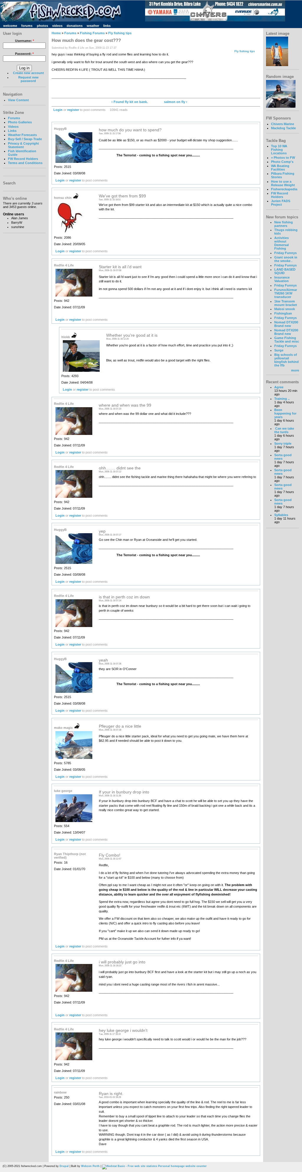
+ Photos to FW (283, 157)
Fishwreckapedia (284, 189)
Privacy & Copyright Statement (23, 145)
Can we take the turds (284, 430)
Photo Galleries (20, 122)
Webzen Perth (90, 1166)
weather (93, 25)
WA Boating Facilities (280, 167)
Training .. (282, 398)
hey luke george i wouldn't (123, 1030)
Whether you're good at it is (131, 335)
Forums (14, 118)
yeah (103, 660)
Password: (24, 53)
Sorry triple (282, 443)
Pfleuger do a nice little (120, 726)
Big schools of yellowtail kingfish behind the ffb (286, 360)
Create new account (28, 73)
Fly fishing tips (120, 33)
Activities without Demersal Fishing (281, 243)
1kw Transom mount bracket (285, 303)
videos (57, 25)
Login (58, 110)
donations (75, 25)
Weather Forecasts (22, 135)
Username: (24, 40)
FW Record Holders (23, 159)
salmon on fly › (175, 102)
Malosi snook (284, 309)
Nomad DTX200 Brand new (286, 324)
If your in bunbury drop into (124, 792)
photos (42, 25)
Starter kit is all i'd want (120, 267)
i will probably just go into (122, 962)
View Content (18, 100)
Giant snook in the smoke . (285, 259)
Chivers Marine (282, 124)
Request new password (28, 79)
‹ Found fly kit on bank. (129, 102)
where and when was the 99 (125, 405)
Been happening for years (285, 413)
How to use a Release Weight (283, 183)
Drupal (64, 1166)
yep (102, 531)
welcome (10, 25)
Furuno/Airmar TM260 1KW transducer (285, 293)
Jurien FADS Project (280, 202)
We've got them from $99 (122, 196)
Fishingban (283, 313)
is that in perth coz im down (124, 597)
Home (56, 33)
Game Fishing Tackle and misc (286, 339)
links (107, 25)
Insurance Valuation (282, 279)
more (295, 370)
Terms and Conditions (25, 163)
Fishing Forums (92, 33)
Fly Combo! (109, 855)
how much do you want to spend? (130, 130)
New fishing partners (283, 223)
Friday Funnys (285, 253)
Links (12, 130)
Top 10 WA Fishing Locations (279, 149)
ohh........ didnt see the (120, 468)
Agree (278, 387)
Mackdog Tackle (283, 128)
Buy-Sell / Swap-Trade (25, 139)
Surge (278, 350)
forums (26, 25)
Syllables (281, 515)
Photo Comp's (282, 161)
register (73, 110)
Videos (13, 126)
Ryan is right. (111, 1093)
